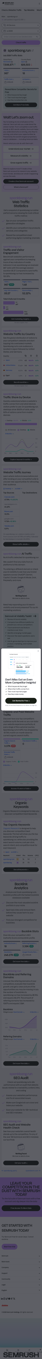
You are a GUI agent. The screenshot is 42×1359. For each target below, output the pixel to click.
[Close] (38, 650)
